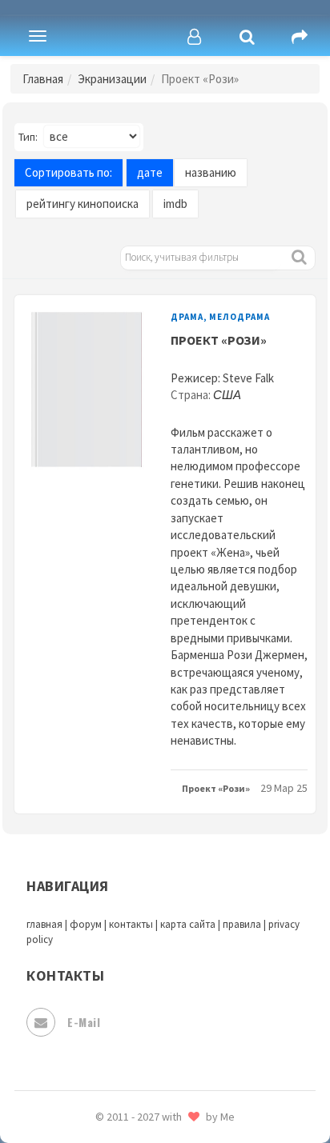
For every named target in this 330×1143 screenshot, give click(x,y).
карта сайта (187, 924)
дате (150, 172)
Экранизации (112, 78)
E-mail (83, 1021)
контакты (131, 924)
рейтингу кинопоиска (82, 203)
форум (86, 924)
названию (210, 172)
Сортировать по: (68, 172)
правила (242, 924)
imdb (175, 203)
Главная (42, 78)
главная (44, 924)
